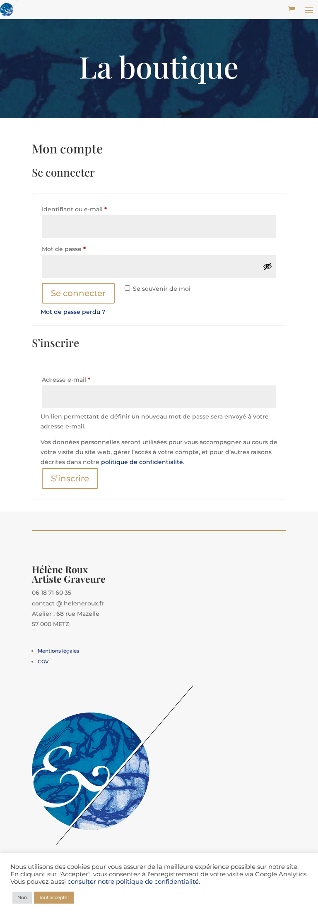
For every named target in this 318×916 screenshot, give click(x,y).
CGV (43, 661)
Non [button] (22, 897)
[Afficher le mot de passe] (267, 266)
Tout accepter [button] (54, 897)
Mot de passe (80, 249)
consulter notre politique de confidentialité (133, 881)
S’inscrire (70, 478)
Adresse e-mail (83, 379)
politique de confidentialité (142, 462)
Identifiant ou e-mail (91, 209)
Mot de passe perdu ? (73, 312)
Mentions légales (58, 651)
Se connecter (78, 293)
